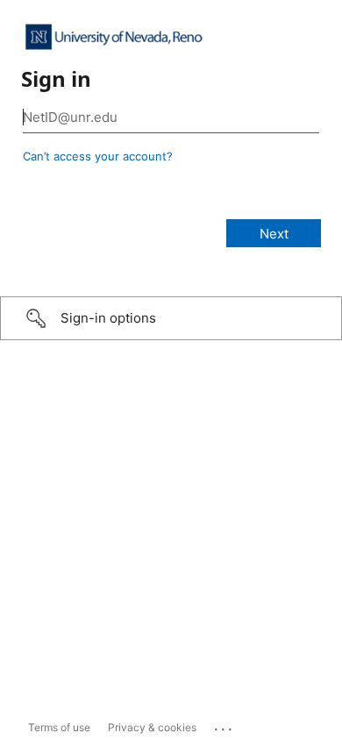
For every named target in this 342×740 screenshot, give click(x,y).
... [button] (224, 725)
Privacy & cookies (152, 727)
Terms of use (59, 727)
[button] (171, 318)
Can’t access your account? (98, 156)
